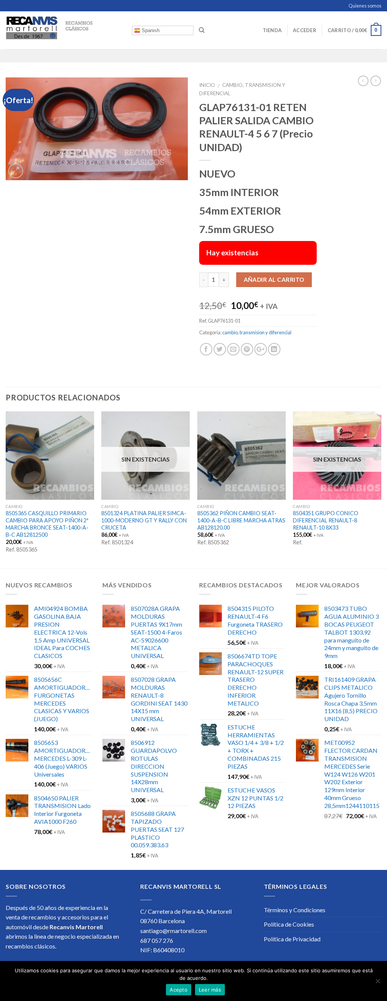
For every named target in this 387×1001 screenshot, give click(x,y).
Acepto (178, 990)
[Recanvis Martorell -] (63, 30)
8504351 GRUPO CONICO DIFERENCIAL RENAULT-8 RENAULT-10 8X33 (325, 520)
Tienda (272, 30)
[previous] (6, 489)
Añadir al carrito (274, 279)
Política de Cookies (289, 924)
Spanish (149, 30)
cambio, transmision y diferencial (256, 332)
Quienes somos (364, 6)
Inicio (207, 85)
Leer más (210, 990)
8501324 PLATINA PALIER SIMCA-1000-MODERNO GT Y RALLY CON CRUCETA (144, 520)
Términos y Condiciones (294, 909)
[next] (381, 489)
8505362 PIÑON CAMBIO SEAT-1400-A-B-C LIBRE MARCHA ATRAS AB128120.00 (241, 520)
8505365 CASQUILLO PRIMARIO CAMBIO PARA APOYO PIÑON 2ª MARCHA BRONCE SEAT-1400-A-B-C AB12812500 (47, 524)
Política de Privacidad (292, 938)
